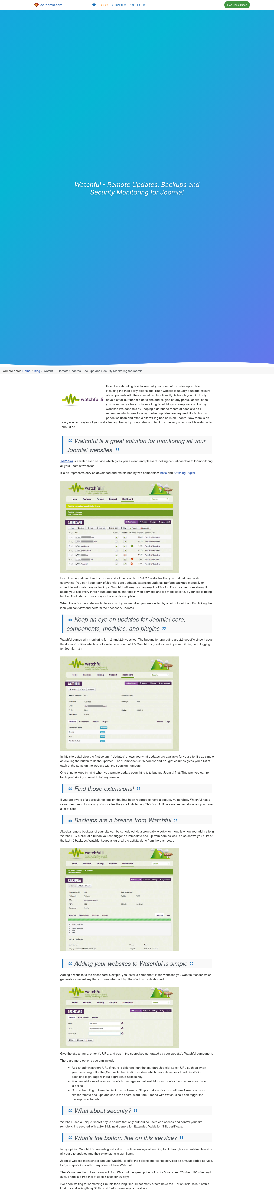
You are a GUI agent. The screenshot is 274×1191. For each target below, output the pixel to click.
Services (118, 5)
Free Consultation (237, 5)
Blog (104, 5)
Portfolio (137, 5)
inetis (163, 472)
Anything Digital (184, 472)
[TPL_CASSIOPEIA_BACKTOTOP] (265, 1184)
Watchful (66, 461)
